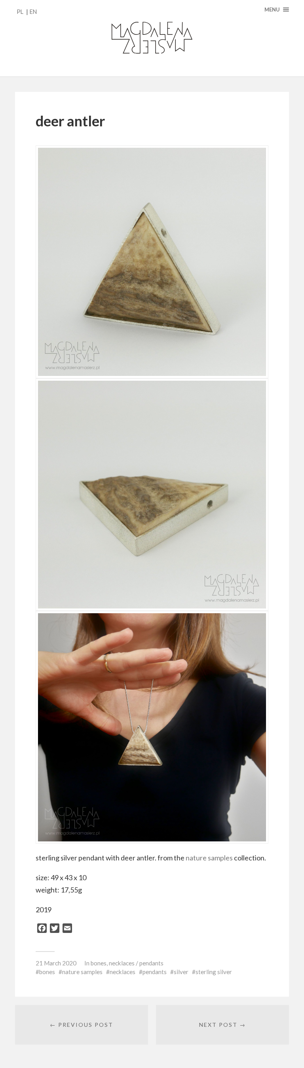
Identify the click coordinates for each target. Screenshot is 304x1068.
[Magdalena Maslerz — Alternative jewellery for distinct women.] (152, 38)
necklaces (122, 971)
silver (181, 971)
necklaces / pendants (136, 963)
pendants (154, 971)
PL (20, 11)
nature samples (209, 857)
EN (33, 11)
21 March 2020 (56, 963)
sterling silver (214, 971)
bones (98, 963)
